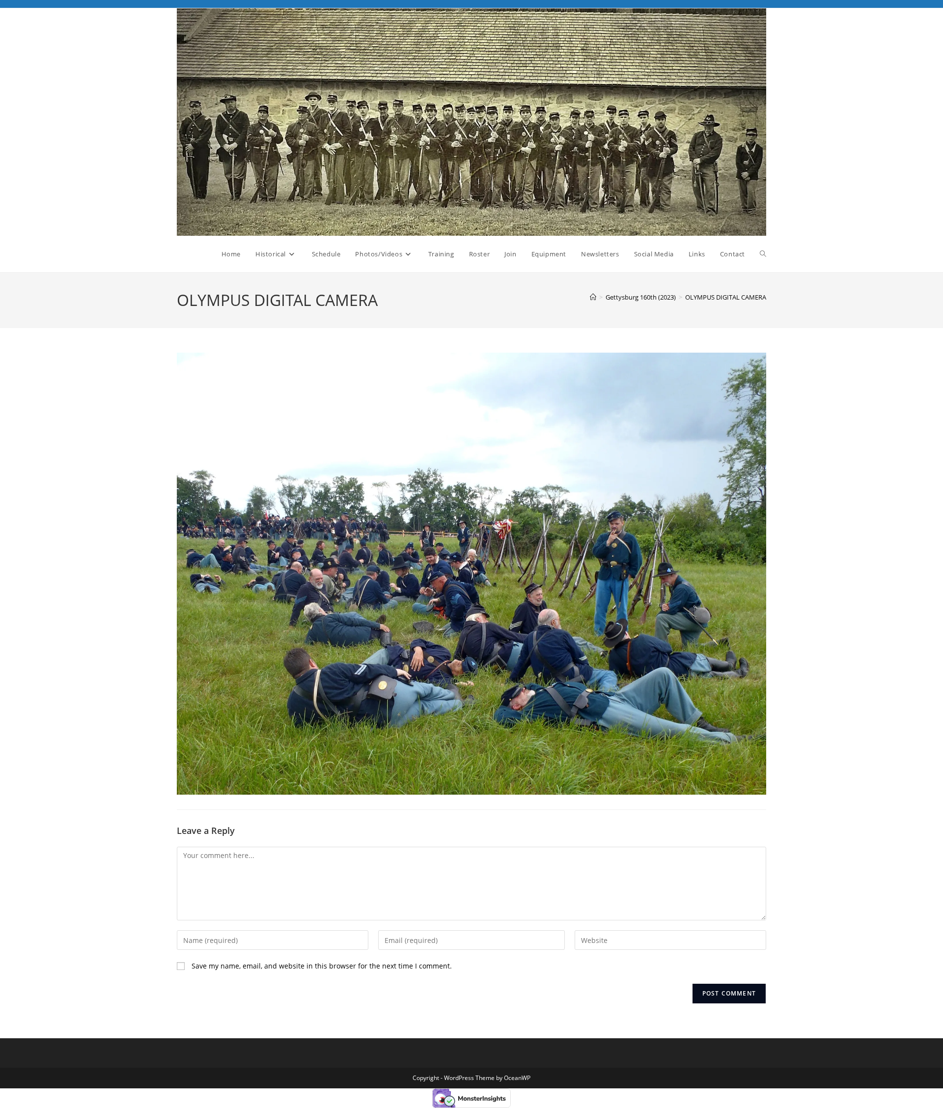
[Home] (593, 297)
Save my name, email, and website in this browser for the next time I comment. (322, 965)
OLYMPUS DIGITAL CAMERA (725, 297)
